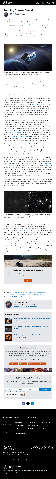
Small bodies (26, 294)
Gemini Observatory (15, 132)
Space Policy (6, 430)
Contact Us (16, 460)
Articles (20, 296)
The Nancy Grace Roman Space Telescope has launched (32, 318)
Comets (15, 292)
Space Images (19, 425)
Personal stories (19, 294)
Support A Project (45, 422)
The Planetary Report (21, 433)
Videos (17, 428)
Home (15, 296)
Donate (28, 280)
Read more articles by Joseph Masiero (25, 307)
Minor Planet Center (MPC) (40, 104)
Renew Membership (46, 420)
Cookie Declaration (7, 473)
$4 (13, 364)
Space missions (35, 294)
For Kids (5, 432)
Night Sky (5, 427)
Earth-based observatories (25, 292)
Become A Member (33, 425)
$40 (42, 364)
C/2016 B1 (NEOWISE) (23, 230)
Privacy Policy (23, 391)
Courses (17, 431)
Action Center (32, 420)
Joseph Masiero (20, 302)
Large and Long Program (20, 136)
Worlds (41, 294)
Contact (30, 428)
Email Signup (31, 422)
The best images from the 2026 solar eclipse (28, 335)
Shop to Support (45, 425)
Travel (42, 428)
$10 (23, 364)
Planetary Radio (19, 422)
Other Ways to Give (46, 431)
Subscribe (44, 389)
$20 (32, 364)
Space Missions (7, 424)
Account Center (7, 460)
